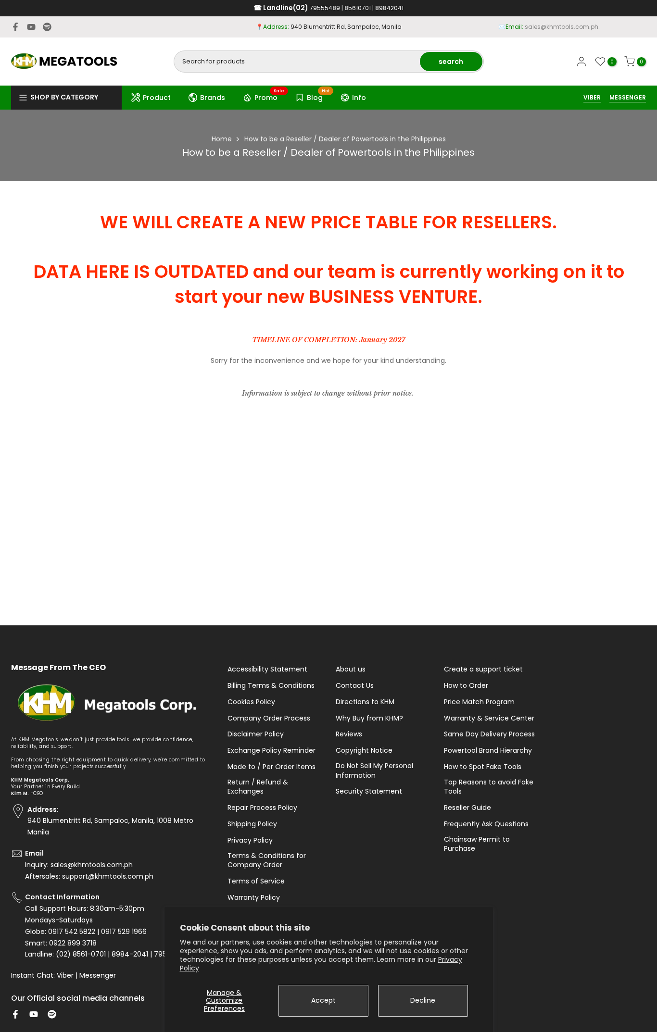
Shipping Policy (252, 824)
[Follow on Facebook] (15, 27)
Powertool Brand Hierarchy (488, 750)
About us (351, 669)
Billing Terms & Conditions (271, 685)
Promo (269, 96)
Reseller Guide (467, 807)
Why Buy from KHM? (369, 718)
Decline (422, 1000)
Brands (212, 97)
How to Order (466, 685)
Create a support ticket (483, 669)
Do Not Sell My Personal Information (374, 770)
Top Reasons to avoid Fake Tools (488, 787)
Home (222, 139)
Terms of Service (256, 881)
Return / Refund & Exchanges (257, 787)
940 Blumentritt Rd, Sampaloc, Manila (346, 27)
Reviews (349, 734)
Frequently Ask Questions (486, 824)
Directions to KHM (365, 702)
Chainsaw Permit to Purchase (477, 844)
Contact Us (355, 685)
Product (157, 97)
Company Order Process (268, 718)
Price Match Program (479, 702)
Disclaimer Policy (255, 734)
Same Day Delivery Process (489, 734)
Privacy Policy (250, 840)
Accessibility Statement (267, 669)
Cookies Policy (251, 702)
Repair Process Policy (262, 807)
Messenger (97, 975)
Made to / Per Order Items (271, 766)
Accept (323, 1000)
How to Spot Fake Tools (482, 766)
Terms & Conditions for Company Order (266, 860)
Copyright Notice (364, 750)
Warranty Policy (253, 897)
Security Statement (369, 791)
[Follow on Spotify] (47, 27)
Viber (65, 975)
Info (359, 97)
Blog (318, 96)
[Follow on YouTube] (31, 27)
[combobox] (297, 61)
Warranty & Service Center (489, 718)
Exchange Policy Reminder (271, 750)
